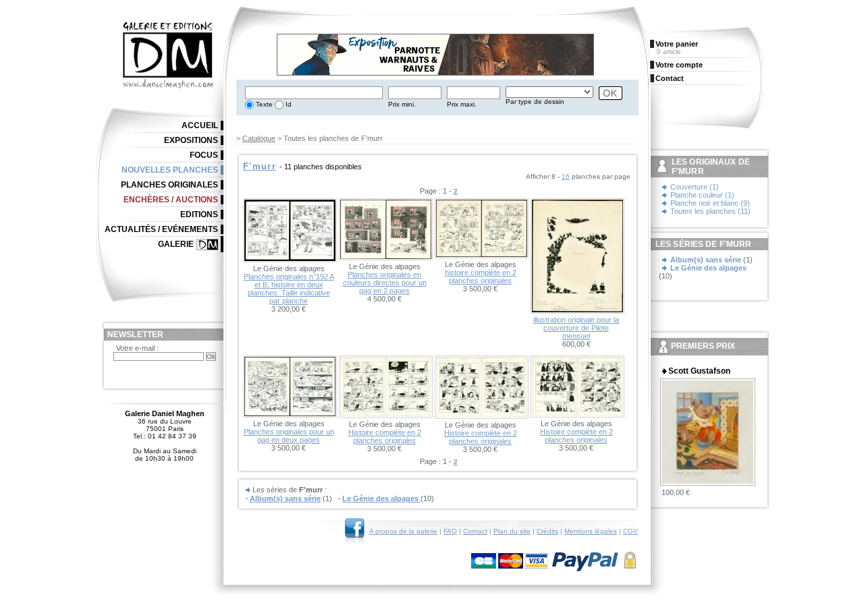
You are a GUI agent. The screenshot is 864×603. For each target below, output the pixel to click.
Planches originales (169, 185)
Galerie (176, 244)
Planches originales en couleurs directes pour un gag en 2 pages (385, 282)
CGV (630, 531)
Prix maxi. (462, 104)
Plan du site (512, 531)
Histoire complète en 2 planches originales (384, 436)
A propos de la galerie (403, 531)
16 (566, 176)
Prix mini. (402, 104)
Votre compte (679, 65)
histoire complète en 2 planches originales (480, 276)
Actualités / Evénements (161, 229)
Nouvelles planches (170, 170)
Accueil (200, 125)
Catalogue (258, 138)
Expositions (191, 140)
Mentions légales (590, 531)
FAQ (450, 531)
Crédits (547, 531)
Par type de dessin (535, 101)
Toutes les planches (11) (710, 211)
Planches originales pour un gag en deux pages (289, 436)
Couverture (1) (694, 187)
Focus (204, 155)
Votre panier (676, 44)
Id (288, 104)
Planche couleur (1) (702, 195)
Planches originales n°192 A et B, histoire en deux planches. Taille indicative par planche (289, 288)
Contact (475, 531)
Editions (199, 214)
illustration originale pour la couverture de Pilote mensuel (576, 328)
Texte (263, 104)
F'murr (259, 166)
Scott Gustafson (699, 371)
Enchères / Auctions (171, 199)
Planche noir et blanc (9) (710, 203)
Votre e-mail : (137, 348)
